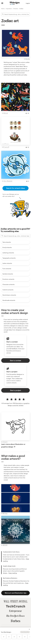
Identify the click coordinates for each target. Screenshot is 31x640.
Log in (28, 3)
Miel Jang (5, 513)
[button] (29, 629)
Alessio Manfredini (7, 181)
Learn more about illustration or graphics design (13, 445)
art (22, 75)
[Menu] (2, 3)
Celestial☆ (5, 442)
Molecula (5, 113)
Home (3, 8)
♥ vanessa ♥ (6, 147)
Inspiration (9, 8)
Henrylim (27, 59)
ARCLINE (5, 545)
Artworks (15, 8)
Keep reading (13, 573)
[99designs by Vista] (14, 3)
